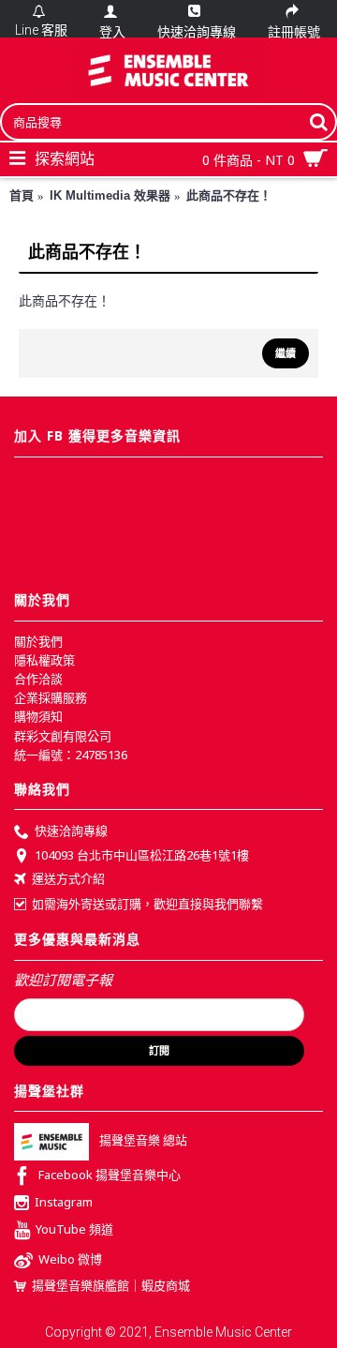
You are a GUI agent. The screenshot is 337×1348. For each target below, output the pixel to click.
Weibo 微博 (70, 1259)
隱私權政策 (44, 660)
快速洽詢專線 (71, 831)
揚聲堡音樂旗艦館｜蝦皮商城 (111, 1285)
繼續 (285, 353)
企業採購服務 (50, 697)
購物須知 (38, 716)
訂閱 (159, 1050)
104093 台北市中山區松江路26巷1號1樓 (142, 854)
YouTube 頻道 (74, 1229)
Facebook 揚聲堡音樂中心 (109, 1175)
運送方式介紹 (68, 878)
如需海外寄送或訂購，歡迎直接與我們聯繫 (147, 903)
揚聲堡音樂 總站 (143, 1140)
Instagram (64, 1202)
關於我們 (38, 641)
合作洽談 (38, 678)
